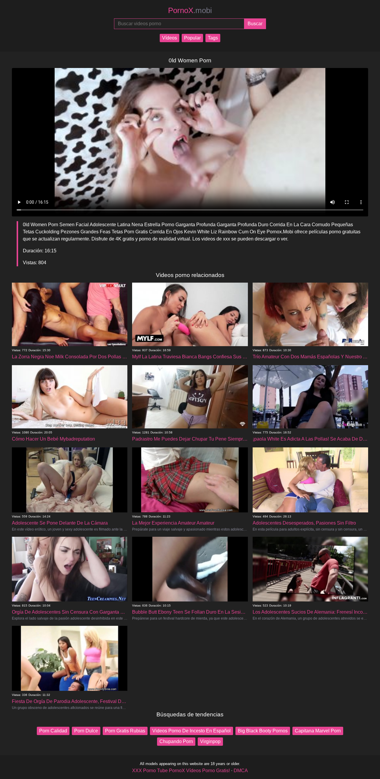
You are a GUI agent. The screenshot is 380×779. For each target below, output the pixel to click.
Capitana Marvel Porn (318, 730)
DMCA (241, 770)
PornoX (190, 10)
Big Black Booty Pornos (263, 730)
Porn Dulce (86, 730)
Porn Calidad (53, 730)
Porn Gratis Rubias (125, 730)
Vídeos (169, 37)
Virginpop (210, 741)
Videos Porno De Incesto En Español (191, 730)
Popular (192, 37)
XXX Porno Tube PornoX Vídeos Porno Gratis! (181, 770)
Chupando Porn (176, 741)
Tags (213, 37)
